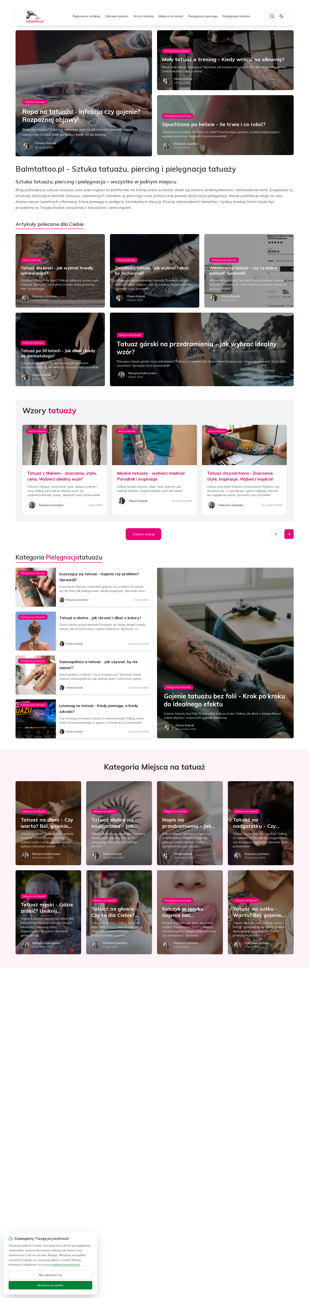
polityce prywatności (66, 1264)
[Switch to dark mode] (281, 16)
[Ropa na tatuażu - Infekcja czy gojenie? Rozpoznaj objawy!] (84, 93)
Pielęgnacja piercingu (203, 16)
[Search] (272, 16)
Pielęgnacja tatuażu (236, 16)
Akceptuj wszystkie (50, 1285)
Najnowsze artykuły (86, 16)
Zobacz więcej (143, 534)
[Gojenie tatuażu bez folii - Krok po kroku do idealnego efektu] (225, 653)
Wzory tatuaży (143, 16)
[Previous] (276, 534)
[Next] (289, 534)
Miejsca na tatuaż (171, 16)
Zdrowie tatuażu (116, 16)
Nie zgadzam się (50, 1275)
